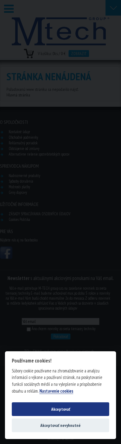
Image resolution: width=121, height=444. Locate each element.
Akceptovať (60, 409)
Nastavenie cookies (56, 391)
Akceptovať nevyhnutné (60, 425)
